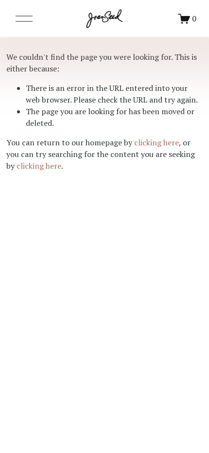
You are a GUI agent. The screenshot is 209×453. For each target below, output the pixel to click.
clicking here (156, 142)
